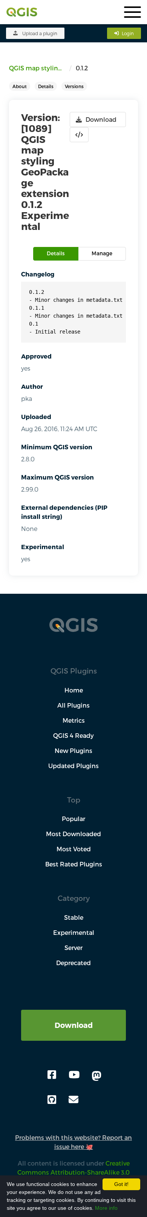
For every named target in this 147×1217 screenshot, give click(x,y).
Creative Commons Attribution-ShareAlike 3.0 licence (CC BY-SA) (71, 1172)
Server (73, 947)
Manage (102, 253)
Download (74, 1025)
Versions (74, 86)
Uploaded (36, 416)
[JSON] (79, 134)
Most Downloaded (73, 833)
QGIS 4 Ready (73, 735)
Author (32, 386)
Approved (36, 356)
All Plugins (73, 705)
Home (73, 690)
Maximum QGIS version (57, 477)
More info (106, 1208)
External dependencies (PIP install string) (64, 512)
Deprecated (73, 962)
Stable (73, 917)
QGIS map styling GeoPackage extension (39, 67)
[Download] (73, 1014)
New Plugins (73, 750)
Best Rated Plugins (73, 864)
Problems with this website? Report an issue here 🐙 (73, 1142)
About (19, 86)
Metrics (74, 720)
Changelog (37, 274)
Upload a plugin (39, 33)
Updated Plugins (73, 765)
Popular (73, 818)
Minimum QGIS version (56, 446)
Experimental (42, 546)
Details (46, 86)
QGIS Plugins (74, 670)
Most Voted (74, 848)
